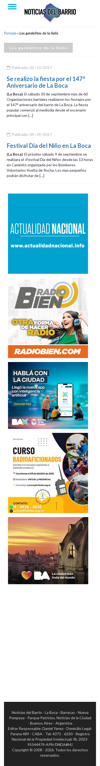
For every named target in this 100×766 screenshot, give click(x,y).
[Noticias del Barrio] (50, 12)
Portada (10, 33)
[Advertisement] (50, 638)
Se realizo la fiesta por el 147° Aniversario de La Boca (46, 82)
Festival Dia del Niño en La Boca (49, 145)
